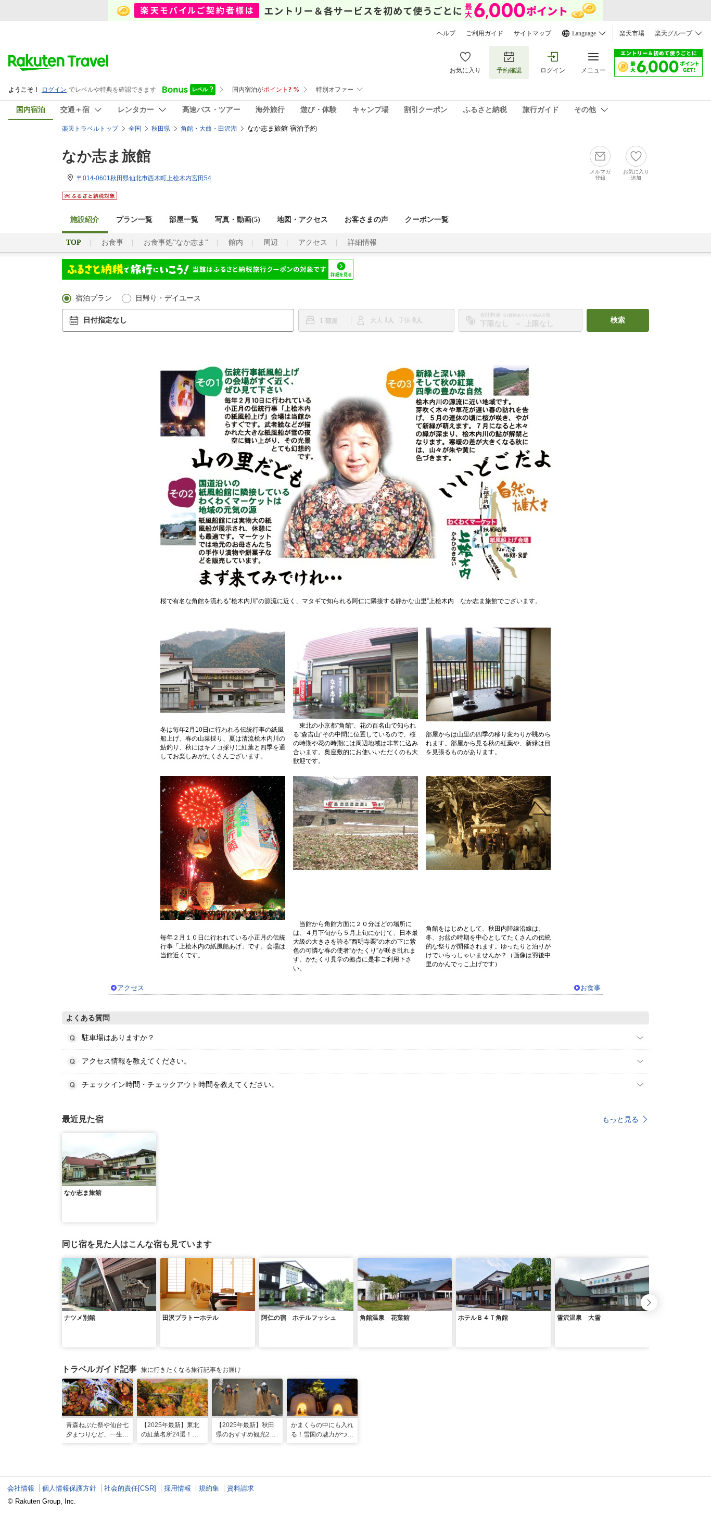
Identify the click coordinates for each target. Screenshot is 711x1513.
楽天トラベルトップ (90, 128)
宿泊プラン (93, 298)
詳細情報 (362, 242)
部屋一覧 (183, 219)
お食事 (112, 242)
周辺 (270, 242)
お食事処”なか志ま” (176, 242)
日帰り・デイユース (168, 298)
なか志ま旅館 (106, 156)
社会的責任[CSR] (130, 1488)
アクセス (312, 242)
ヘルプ (446, 33)
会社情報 (20, 1488)
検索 (618, 320)
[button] (150, 1139)
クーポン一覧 (427, 219)
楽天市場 (631, 33)
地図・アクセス (302, 219)
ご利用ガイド (484, 33)
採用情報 (177, 1488)
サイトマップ (532, 33)
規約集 (209, 1488)
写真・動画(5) (237, 219)
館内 (235, 242)
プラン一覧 (134, 219)
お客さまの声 (366, 219)
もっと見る (620, 1119)
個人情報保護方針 (69, 1488)
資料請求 (240, 1488)
